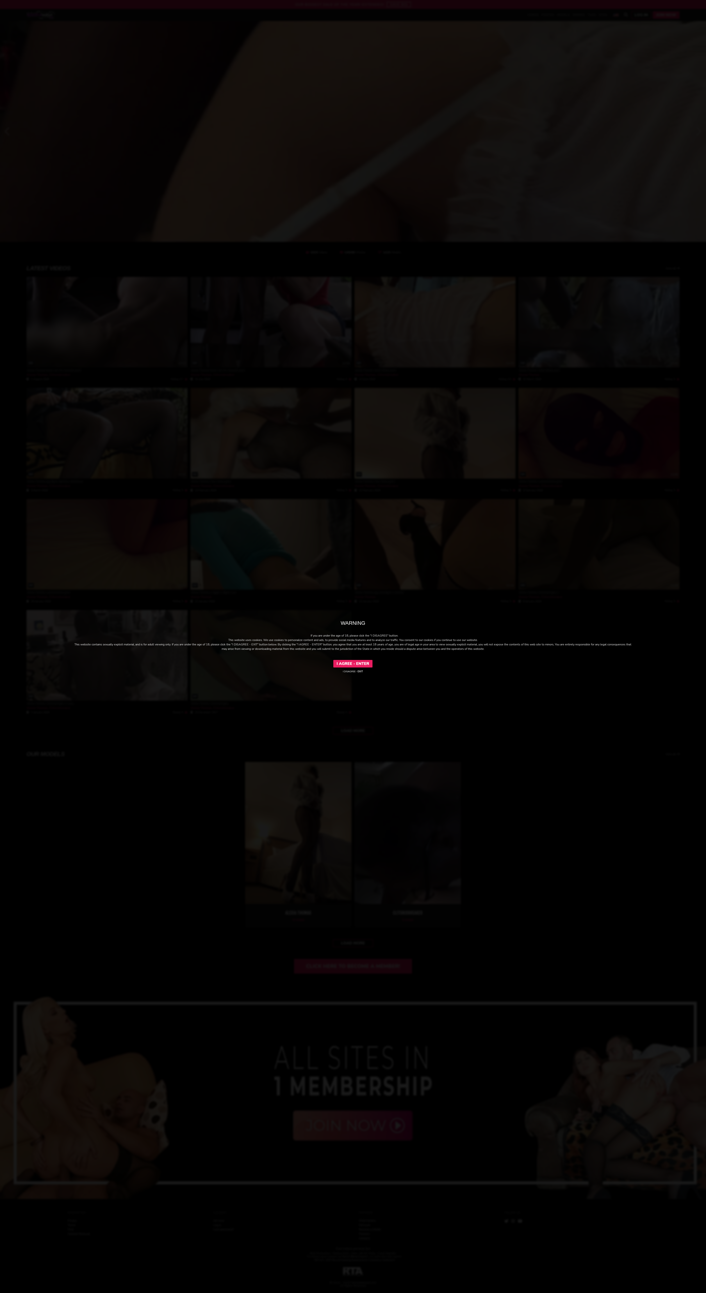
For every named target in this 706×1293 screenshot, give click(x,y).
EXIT (360, 671)
